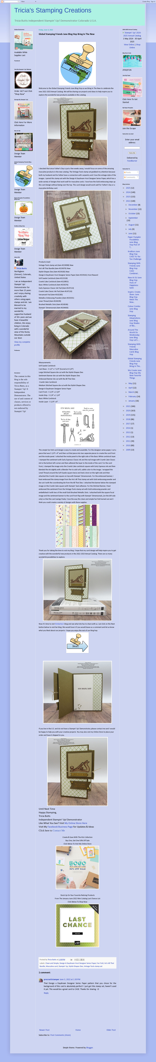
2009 (128, 450)
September (133, 218)
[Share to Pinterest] (83, 960)
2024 (128, 192)
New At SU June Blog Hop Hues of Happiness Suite (135, 283)
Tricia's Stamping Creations (52, 10)
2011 (128, 441)
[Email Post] (71, 960)
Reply (46, 993)
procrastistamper (51, 979)
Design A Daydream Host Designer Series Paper (78, 963)
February (133, 397)
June (131, 234)
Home (78, 1030)
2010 (128, 446)
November (133, 209)
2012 (128, 437)
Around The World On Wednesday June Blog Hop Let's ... (133, 335)
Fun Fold (100, 963)
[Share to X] (79, 960)
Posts (128, 172)
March (132, 392)
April (131, 388)
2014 (128, 428)
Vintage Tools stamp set (93, 966)
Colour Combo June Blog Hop (134, 309)
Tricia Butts (21, 269)
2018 (128, 419)
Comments (130, 177)
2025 (128, 188)
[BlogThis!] (77, 960)
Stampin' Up (63, 966)
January (132, 401)
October (132, 214)
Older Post (111, 1030)
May (131, 383)
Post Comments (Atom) (60, 1035)
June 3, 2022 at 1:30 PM (70, 979)
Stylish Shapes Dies (76, 966)
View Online (129, 45)
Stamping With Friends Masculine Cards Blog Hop (134, 349)
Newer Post (44, 1030)
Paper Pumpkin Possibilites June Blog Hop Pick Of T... (134, 242)
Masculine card (52, 966)
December (133, 205)
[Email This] (75, 960)
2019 (128, 415)
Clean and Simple (52, 963)
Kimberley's (59, 624)
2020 (128, 411)
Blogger (89, 1048)
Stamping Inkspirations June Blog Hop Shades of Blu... (134, 321)
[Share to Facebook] (81, 960)
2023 (128, 197)
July (130, 229)
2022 (128, 201)
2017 (128, 424)
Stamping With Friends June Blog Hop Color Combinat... (134, 268)
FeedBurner (132, 161)
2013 (128, 432)
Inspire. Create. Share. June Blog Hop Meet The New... (134, 297)
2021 (128, 406)
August (132, 225)
